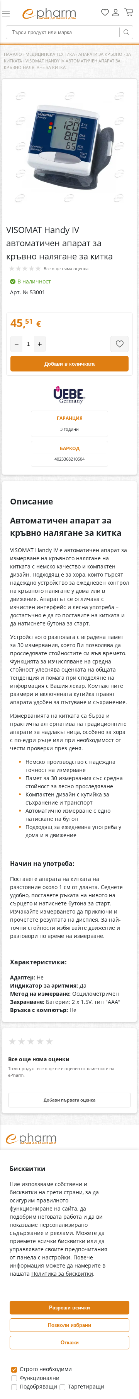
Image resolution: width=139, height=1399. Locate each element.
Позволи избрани (69, 1325)
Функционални (38, 1378)
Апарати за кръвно (100, 54)
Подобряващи (37, 1386)
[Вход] (115, 15)
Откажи (70, 1342)
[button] (8, 13)
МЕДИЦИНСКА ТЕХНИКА (50, 54)
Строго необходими (45, 1369)
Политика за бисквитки (62, 1273)
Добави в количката (69, 364)
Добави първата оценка (69, 1100)
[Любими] (105, 14)
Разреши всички (69, 1308)
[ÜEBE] (69, 395)
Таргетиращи (85, 1386)
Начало (13, 54)
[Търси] (126, 32)
